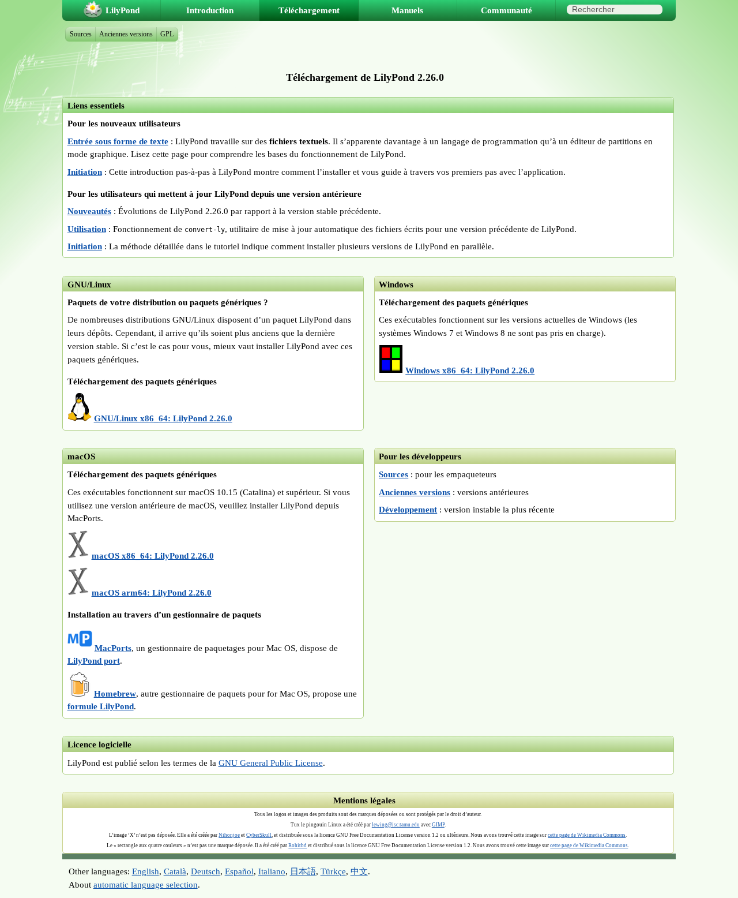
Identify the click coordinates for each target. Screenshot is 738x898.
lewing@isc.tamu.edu (396, 825)
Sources (393, 474)
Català (175, 871)
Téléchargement (309, 10)
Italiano (271, 871)
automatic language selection (145, 884)
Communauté (506, 10)
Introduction (210, 10)
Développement (408, 509)
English (145, 871)
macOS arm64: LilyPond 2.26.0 (152, 592)
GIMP (438, 825)
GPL (167, 34)
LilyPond (123, 10)
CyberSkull (259, 835)
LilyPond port (93, 660)
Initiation (84, 172)
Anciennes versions (414, 492)
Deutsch (205, 871)
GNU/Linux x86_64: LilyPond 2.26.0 (163, 418)
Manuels (407, 10)
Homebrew (115, 693)
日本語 (303, 871)
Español (239, 871)
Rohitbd (297, 845)
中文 (359, 871)
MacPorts (113, 648)
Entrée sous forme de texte (117, 141)
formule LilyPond (100, 706)
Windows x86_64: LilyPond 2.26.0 (469, 370)
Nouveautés (89, 211)
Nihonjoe (229, 835)
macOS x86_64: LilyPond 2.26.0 (153, 555)
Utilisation (86, 229)
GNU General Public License (271, 763)
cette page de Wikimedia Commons (587, 835)
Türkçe (333, 871)
